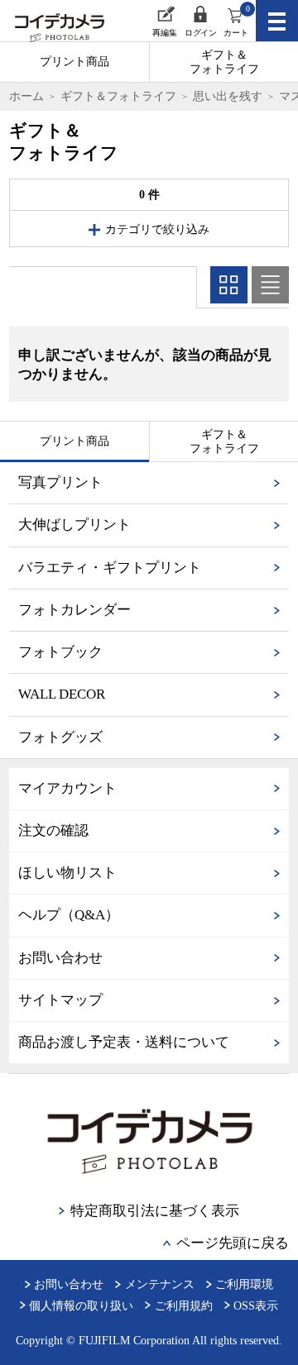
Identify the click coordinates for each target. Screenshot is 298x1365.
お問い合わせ (60, 958)
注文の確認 (53, 830)
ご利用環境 (244, 1284)
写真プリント (60, 482)
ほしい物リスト (67, 873)
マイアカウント (67, 788)
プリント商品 (74, 61)
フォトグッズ (60, 737)
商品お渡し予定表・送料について (123, 1042)
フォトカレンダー (74, 610)
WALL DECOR (61, 694)
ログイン (200, 32)
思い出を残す (227, 96)
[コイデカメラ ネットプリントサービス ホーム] (51, 29)
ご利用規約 (183, 1305)
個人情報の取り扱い (81, 1305)
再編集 (164, 32)
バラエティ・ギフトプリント (109, 567)
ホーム (26, 96)
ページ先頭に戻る (232, 1243)
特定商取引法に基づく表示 (154, 1211)
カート (236, 20)
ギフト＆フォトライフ (224, 61)
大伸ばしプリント (74, 524)
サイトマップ (60, 1000)
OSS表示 (255, 1305)
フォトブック (60, 652)
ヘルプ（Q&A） (68, 915)
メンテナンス (159, 1284)
